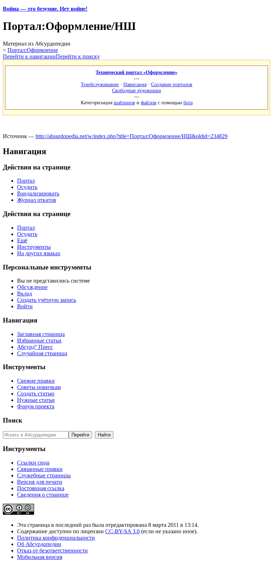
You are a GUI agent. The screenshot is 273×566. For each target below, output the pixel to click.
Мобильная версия (39, 557)
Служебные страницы (44, 475)
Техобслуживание (100, 84)
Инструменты (34, 247)
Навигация (134, 84)
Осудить (27, 187)
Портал (26, 181)
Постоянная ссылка (40, 488)
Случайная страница (42, 353)
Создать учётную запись (46, 300)
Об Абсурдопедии (39, 544)
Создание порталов (171, 84)
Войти (25, 306)
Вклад (24, 293)
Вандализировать (38, 193)
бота (188, 102)
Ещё (22, 240)
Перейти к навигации (29, 56)
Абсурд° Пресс (35, 347)
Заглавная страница (41, 334)
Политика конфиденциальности (56, 538)
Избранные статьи (39, 340)
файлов (148, 102)
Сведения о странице (43, 495)
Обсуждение (32, 287)
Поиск (12, 420)
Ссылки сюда (33, 463)
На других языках (38, 253)
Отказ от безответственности (52, 550)
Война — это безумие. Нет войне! (45, 9)
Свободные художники (136, 90)
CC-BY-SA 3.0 (122, 531)
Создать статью (35, 394)
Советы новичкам (39, 387)
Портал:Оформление (32, 50)
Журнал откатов (36, 200)
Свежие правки (36, 381)
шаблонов (124, 102)
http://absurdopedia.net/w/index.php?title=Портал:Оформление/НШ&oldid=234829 (132, 136)
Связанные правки (40, 469)
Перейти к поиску (78, 56)
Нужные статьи (36, 400)
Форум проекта (35, 406)
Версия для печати (39, 482)
